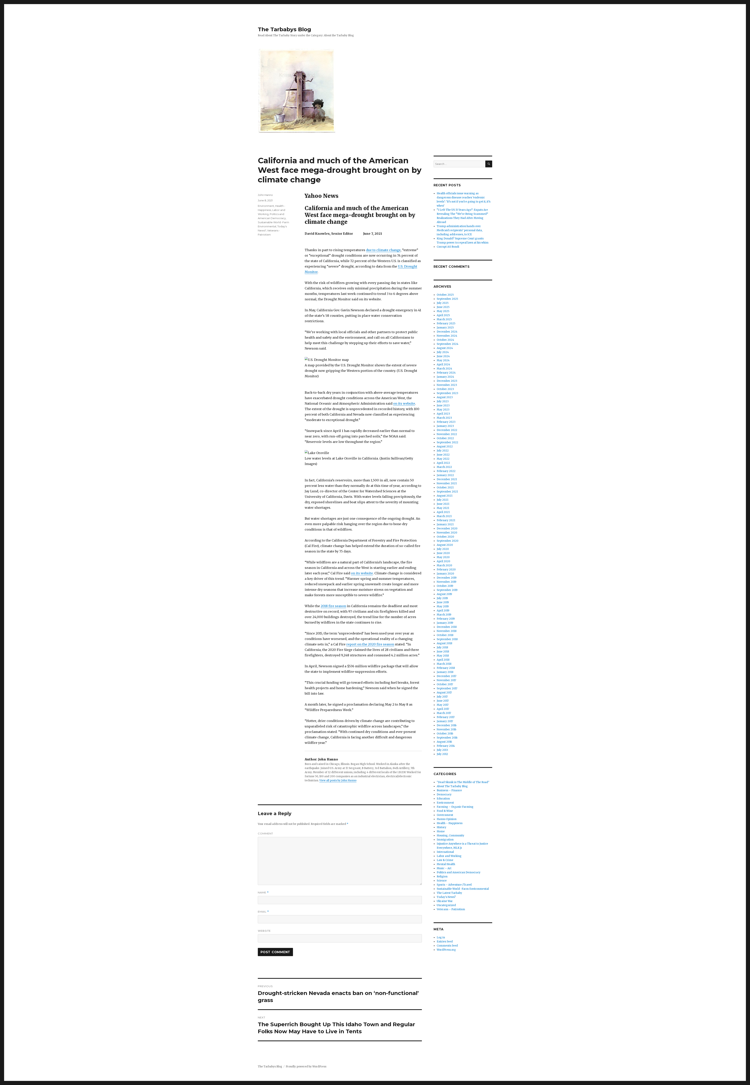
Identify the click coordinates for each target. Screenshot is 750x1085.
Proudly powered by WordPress (306, 1066)
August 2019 (444, 594)
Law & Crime (445, 860)
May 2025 (443, 311)
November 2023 (447, 385)
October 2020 (445, 536)
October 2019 (445, 586)
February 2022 (446, 471)
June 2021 (443, 504)
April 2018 (443, 659)
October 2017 (445, 684)
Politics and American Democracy (458, 872)
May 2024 (443, 360)
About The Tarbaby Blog (452, 786)
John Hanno (265, 194)
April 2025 (443, 315)
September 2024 (447, 344)
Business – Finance (449, 790)
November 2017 (446, 680)
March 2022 (444, 467)
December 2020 (447, 528)
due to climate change (383, 250)
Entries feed (445, 941)
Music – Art (444, 868)
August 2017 (444, 692)
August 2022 (445, 446)
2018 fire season (333, 606)
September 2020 (447, 540)
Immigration (445, 839)
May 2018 (443, 655)
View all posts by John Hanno (337, 780)
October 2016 (445, 733)
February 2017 (445, 717)
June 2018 (443, 651)
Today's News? (446, 897)
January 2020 (445, 573)
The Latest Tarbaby (449, 893)
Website (264, 930)
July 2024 (443, 352)
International (445, 852)
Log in (441, 937)
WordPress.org (446, 949)
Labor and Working (449, 856)
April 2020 (443, 561)
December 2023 (447, 381)
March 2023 (444, 417)
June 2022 (443, 454)
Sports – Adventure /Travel (454, 884)
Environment (266, 205)
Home (441, 831)
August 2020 (445, 545)
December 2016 (446, 725)
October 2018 (445, 635)
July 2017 (442, 696)
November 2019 (446, 582)
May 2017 (442, 705)
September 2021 (447, 491)
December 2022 (447, 430)
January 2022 (445, 475)
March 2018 (444, 664)
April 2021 (443, 512)
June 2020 (443, 553)
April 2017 (443, 709)
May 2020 (443, 557)
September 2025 (447, 299)
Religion (442, 876)
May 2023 (443, 409)
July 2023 (443, 401)
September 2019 (447, 590)
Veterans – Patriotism (451, 909)
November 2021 (447, 483)
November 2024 (447, 335)
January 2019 (445, 623)
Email (263, 911)
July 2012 (442, 754)
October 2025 (445, 294)
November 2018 (446, 631)
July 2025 (442, 303)
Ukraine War (445, 901)
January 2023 (445, 426)
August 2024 (445, 348)
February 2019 (446, 618)
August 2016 (444, 741)
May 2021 (443, 508)
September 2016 (447, 737)
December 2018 (447, 627)
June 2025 (443, 307)
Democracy (444, 794)
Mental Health (446, 864)
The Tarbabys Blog (284, 29)
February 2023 (446, 422)
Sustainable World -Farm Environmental (463, 888)
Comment (265, 833)
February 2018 (446, 668)
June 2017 (443, 700)
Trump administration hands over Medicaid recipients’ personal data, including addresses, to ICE (459, 230)
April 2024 (443, 364)
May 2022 (443, 458)
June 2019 (443, 602)
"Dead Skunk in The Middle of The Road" (463, 782)
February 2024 (446, 372)
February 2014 (446, 746)
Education (443, 798)
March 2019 (444, 614)
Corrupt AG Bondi (448, 246)
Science (442, 880)
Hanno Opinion (446, 819)
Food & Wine (445, 811)
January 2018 (445, 672)
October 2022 (445, 438)
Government (445, 815)
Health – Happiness (449, 823)
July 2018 (442, 647)
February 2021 (446, 520)
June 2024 (443, 356)
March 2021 (444, 516)
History (441, 827)
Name (263, 892)
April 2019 (443, 610)
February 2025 (446, 323)
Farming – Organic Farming (455, 806)
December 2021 (447, 479)
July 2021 (442, 499)
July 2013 (442, 750)
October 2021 (445, 487)
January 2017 (445, 721)
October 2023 (445, 389)
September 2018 (447, 639)
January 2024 (445, 376)
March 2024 (444, 368)
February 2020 (446, 569)
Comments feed (447, 945)
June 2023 (443, 405)
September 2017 (447, 688)
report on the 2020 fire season (370, 644)
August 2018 (444, 643)
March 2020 (444, 565)
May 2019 (443, 606)
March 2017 (444, 713)
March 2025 (444, 319)
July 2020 (443, 549)
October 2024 (445, 340)
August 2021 (444, 495)
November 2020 (447, 532)
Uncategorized (446, 905)
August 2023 (445, 397)
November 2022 (447, 434)
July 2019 (442, 598)
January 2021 (445, 524)
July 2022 (443, 450)
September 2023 (447, 393)
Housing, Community (450, 835)
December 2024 (447, 331)
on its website (404, 403)
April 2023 (443, 413)
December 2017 (446, 676)
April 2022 (443, 463)
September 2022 (447, 442)
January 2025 (445, 327)
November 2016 (446, 729)
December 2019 (446, 577)
